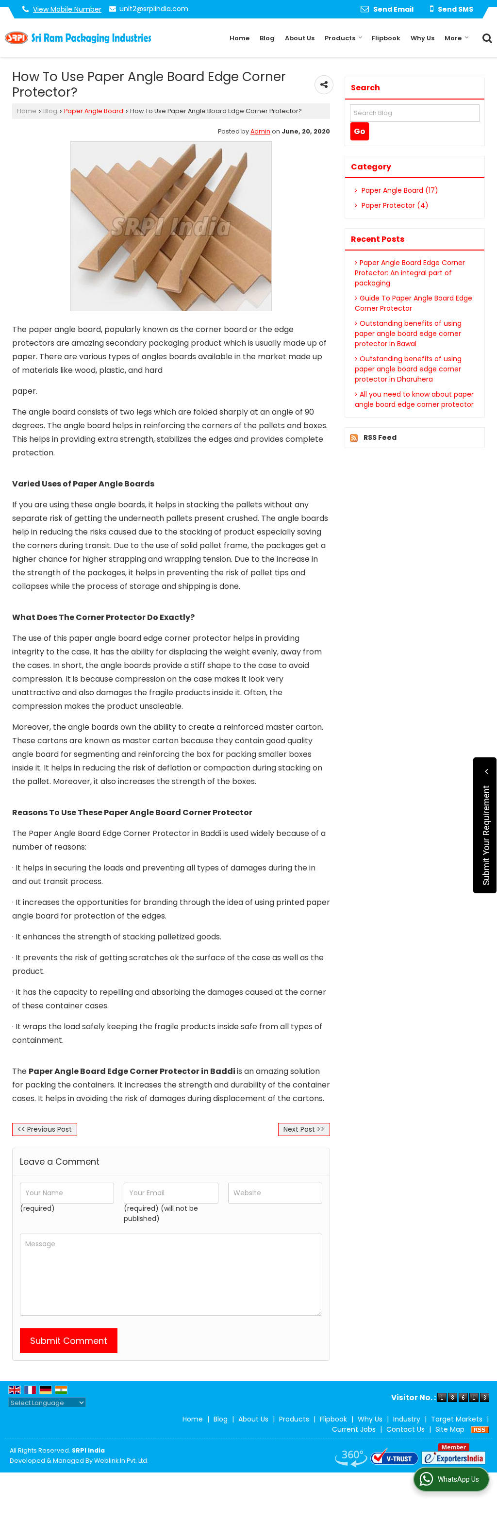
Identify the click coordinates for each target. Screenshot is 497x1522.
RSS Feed (380, 437)
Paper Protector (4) (394, 205)
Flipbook (386, 38)
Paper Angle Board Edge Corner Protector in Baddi (133, 1071)
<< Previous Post (44, 1129)
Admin (260, 131)
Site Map (449, 1429)
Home (239, 38)
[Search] (486, 37)
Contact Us (405, 1429)
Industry (406, 1419)
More (453, 38)
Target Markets (456, 1419)
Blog (267, 38)
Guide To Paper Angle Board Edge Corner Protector (413, 303)
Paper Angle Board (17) (399, 190)
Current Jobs (354, 1429)
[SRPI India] (78, 38)
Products (340, 38)
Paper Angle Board (93, 111)
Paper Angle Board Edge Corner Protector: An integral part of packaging (410, 273)
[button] (67, 9)
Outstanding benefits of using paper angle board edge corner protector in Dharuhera (408, 369)
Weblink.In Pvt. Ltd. (121, 1460)
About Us (300, 38)
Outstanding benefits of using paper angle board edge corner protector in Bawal (408, 333)
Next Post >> (304, 1129)
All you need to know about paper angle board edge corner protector (414, 399)
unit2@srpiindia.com (153, 9)
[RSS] (480, 1429)
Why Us (422, 38)
